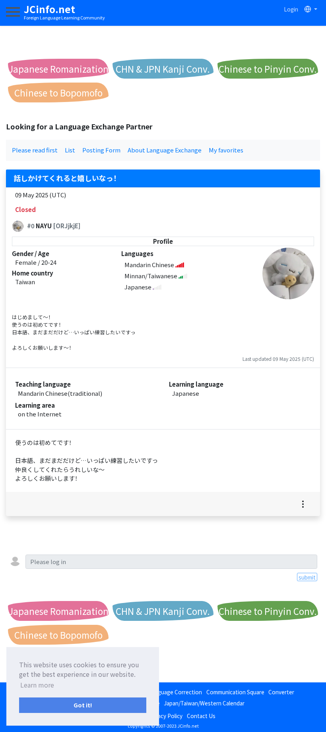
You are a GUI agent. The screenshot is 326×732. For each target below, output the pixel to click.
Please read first (35, 150)
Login (291, 9)
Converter (281, 692)
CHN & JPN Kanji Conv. (163, 68)
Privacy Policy (165, 716)
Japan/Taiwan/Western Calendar (204, 703)
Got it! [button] (83, 705)
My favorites (226, 150)
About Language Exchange (165, 150)
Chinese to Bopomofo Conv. (58, 94)
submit (307, 577)
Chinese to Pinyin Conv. (268, 68)
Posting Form (101, 150)
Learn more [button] (37, 685)
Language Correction (175, 692)
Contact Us (201, 716)
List (70, 150)
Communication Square (235, 692)
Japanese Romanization (58, 68)
